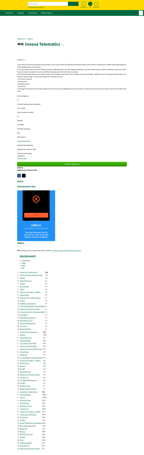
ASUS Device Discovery (28, 318)
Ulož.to (22, 278)
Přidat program (46, 13)
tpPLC (22, 289)
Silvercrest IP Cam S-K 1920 (30, 309)
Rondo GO (23, 355)
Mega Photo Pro (26, 281)
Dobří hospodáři (26, 443)
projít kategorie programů (36, 7)
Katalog (21, 13)
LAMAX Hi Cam (25, 386)
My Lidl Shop (24, 286)
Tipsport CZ (24, 377)
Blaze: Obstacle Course (28, 389)
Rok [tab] (22, 268)
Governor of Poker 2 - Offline (30, 292)
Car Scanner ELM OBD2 (28, 343)
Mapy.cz (23, 366)
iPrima (22, 301)
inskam (22, 284)
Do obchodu (32, 13)
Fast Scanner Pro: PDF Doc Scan (31, 349)
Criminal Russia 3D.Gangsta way (31, 275)
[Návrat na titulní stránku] (13, 5)
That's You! (24, 417)
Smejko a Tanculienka (28, 303)
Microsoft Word (25, 329)
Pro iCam (23, 326)
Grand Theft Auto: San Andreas (31, 423)
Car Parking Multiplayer (28, 380)
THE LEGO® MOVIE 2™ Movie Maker (32, 306)
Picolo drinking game (27, 323)
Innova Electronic (23, 141)
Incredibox (24, 315)
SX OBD (22, 383)
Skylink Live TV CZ (26, 320)
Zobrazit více (22, 158)
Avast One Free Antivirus (28, 272)
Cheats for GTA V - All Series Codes (32, 312)
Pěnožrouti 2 (24, 363)
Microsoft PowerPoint (28, 426)
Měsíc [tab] (23, 265)
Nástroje (30, 39)
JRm (21, 440)
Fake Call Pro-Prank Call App (30, 298)
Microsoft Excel (25, 372)
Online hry (9, 13)
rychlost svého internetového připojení (66, 250)
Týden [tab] (23, 263)
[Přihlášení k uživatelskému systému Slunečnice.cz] (141, 13)
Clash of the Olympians (28, 346)
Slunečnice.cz (21, 39)
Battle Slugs (24, 295)
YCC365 (22, 369)
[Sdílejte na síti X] (24, 175)
